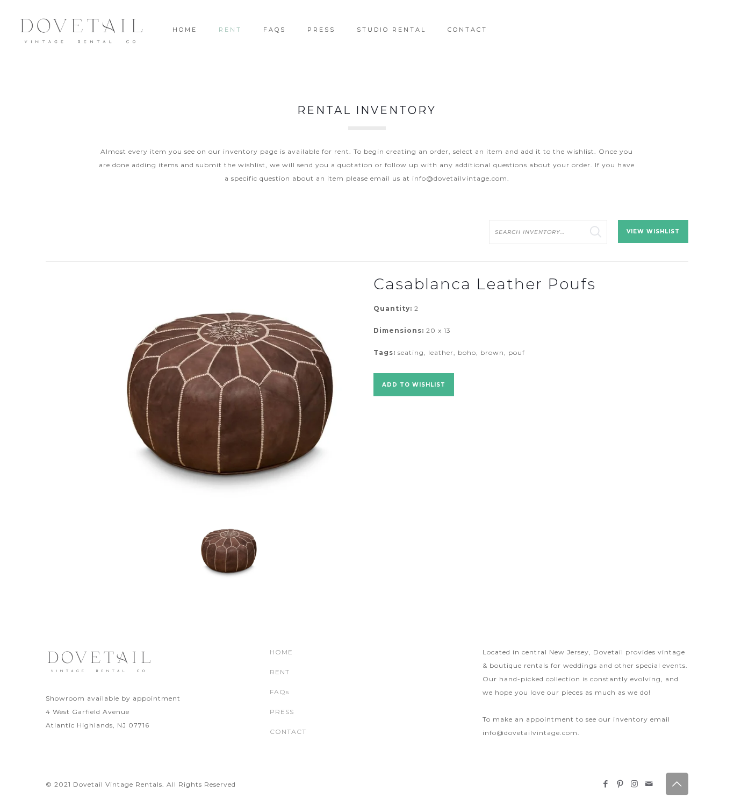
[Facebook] (605, 784)
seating (411, 352)
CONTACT (288, 731)
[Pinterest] (620, 784)
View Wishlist (653, 231)
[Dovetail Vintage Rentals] (82, 29)
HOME (281, 652)
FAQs (279, 692)
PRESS (282, 712)
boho (467, 352)
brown (492, 352)
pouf (516, 352)
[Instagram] (635, 784)
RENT (280, 672)
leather (441, 352)
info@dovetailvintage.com (459, 178)
